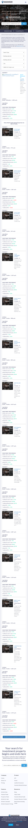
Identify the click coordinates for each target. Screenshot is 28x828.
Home (2, 778)
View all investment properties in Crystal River (14, 737)
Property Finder (5, 796)
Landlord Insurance (19, 782)
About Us (3, 780)
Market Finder (4, 794)
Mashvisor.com (20, 46)
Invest (15, 780)
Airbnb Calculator (5, 801)
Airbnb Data (4, 792)
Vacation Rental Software (20, 785)
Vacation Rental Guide (19, 796)
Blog (15, 792)
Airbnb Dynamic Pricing (7, 804)
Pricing (3, 782)
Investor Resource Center (20, 799)
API (15, 778)
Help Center (17, 794)
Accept (10, 824)
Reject (17, 824)
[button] (14, 52)
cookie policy (19, 821)
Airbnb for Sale (5, 799)
